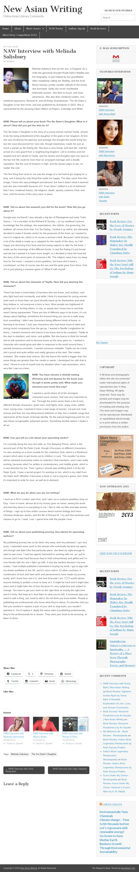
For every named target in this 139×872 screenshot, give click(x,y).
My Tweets (102, 342)
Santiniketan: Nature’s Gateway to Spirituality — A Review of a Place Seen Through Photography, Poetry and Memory (122, 653)
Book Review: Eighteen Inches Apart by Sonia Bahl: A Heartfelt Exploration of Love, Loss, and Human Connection (117, 699)
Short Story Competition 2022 (20, 35)
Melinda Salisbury (19, 754)
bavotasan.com (128, 868)
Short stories (33, 28)
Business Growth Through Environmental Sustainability (115, 848)
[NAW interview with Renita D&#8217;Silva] (75, 724)
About (17, 28)
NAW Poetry (56, 28)
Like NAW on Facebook (116, 553)
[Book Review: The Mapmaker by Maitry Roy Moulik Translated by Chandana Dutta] (101, 241)
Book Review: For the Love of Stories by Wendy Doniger (122, 225)
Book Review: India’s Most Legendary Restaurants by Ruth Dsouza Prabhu (117, 743)
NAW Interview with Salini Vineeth (106, 196)
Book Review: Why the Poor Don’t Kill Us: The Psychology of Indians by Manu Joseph (122, 268)
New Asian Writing (42, 9)
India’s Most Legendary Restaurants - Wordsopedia (115, 755)
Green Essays (112, 804)
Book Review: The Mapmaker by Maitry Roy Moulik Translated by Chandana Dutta (121, 245)
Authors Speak (76, 28)
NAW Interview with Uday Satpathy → (70, 770)
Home (6, 28)
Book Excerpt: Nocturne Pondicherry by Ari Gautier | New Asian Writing (117, 715)
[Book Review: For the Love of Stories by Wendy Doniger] (101, 225)
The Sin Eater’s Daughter (44, 754)
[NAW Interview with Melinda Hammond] (16, 724)
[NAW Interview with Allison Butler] (46, 724)
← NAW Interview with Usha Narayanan (19, 770)
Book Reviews (98, 28)
